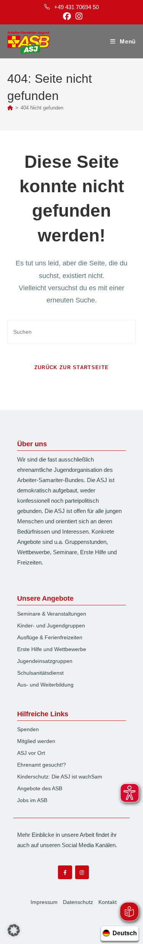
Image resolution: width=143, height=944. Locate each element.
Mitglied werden (36, 741)
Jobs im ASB (32, 800)
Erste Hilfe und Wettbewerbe (51, 649)
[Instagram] (82, 872)
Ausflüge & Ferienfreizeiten (49, 637)
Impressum (44, 902)
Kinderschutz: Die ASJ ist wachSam (59, 777)
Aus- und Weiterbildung (45, 685)
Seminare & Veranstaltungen (51, 614)
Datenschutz (78, 902)
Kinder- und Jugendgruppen (51, 625)
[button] (13, 930)
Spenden (28, 729)
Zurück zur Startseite (71, 367)
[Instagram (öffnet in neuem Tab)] (77, 16)
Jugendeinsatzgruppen (44, 661)
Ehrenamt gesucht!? (41, 765)
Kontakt (107, 902)
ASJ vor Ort (31, 753)
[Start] (10, 108)
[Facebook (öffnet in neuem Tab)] (67, 16)
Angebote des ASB (39, 788)
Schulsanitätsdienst (40, 673)
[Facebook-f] (65, 872)
